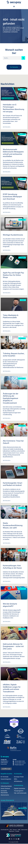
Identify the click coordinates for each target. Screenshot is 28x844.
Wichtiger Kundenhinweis (13, 235)
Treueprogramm (18, 790)
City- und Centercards (20, 793)
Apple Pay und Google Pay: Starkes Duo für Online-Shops (13, 275)
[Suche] (23, 58)
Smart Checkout (5, 788)
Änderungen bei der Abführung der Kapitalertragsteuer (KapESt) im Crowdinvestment (10, 398)
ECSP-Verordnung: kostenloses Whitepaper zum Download (12, 196)
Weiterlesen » (7, 127)
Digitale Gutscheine (19, 788)
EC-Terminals (4, 776)
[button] (14, 6)
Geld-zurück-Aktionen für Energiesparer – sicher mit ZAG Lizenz (13, 646)
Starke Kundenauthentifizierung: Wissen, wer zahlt (13, 525)
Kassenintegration (6, 779)
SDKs (15, 779)
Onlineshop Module (6, 786)
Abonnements (5, 795)
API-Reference (18, 781)
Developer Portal (18, 776)
